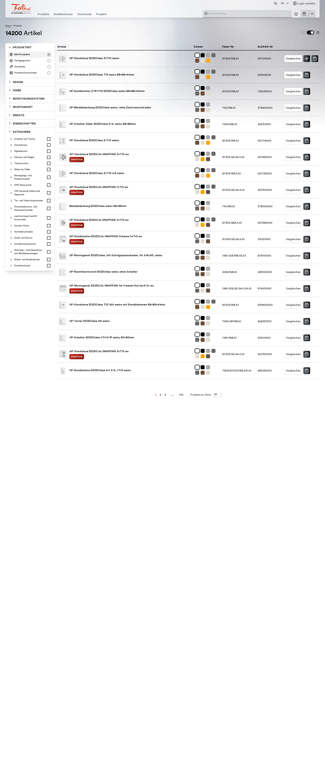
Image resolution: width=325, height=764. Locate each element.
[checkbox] (48, 139)
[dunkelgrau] (214, 55)
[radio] (48, 54)
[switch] (310, 32)
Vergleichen (293, 58)
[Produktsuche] (206, 13)
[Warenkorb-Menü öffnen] (312, 13)
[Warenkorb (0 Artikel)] (304, 13)
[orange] (208, 60)
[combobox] (249, 14)
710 (181, 395)
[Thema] (275, 3)
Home (8, 26)
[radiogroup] (30, 63)
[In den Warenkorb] (314, 58)
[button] (30, 82)
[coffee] (198, 60)
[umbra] (208, 159)
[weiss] (198, 55)
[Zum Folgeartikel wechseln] (306, 58)
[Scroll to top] (315, 754)
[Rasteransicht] (303, 32)
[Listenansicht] (318, 32)
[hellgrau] (208, 55)
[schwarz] (203, 55)
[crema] (203, 60)
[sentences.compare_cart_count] (296, 14)
